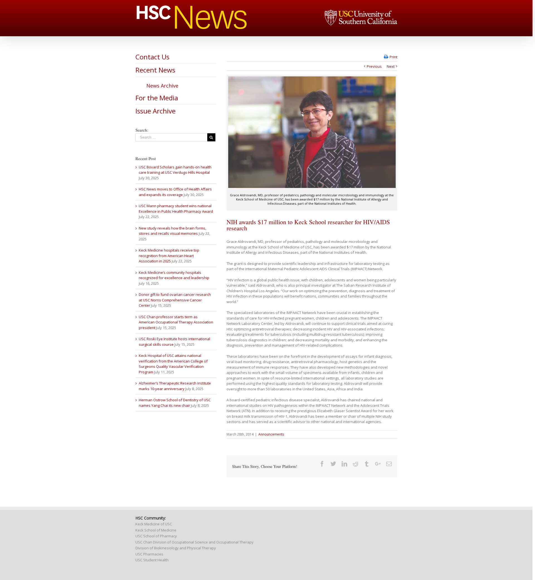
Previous (374, 66)
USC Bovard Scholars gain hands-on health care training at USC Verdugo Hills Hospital (175, 170)
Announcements (271, 434)
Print (393, 56)
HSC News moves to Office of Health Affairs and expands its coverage (175, 192)
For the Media (156, 97)
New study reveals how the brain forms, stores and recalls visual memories (172, 231)
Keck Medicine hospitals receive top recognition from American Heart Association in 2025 (169, 256)
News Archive (162, 85)
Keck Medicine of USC (153, 523)
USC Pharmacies (149, 554)
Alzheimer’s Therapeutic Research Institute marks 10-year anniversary (175, 386)
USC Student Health (152, 559)
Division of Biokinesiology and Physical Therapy (175, 547)
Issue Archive (155, 110)
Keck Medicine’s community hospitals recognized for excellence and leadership (174, 275)
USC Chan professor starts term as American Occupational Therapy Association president (176, 322)
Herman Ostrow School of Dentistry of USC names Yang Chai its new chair (175, 402)
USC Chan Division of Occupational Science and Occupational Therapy (194, 542)
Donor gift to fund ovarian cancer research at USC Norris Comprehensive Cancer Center (175, 300)
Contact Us (152, 56)
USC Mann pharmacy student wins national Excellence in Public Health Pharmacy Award (176, 208)
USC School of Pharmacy (156, 535)
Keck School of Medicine (155, 530)
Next (391, 66)
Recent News (155, 69)
